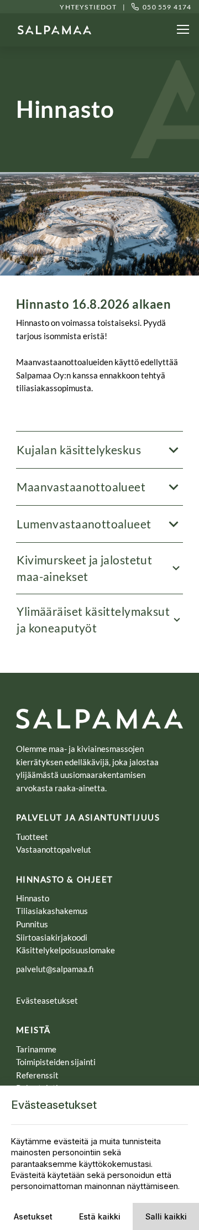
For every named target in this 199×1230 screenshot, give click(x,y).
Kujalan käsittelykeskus (79, 449)
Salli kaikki (166, 1216)
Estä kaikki (100, 1216)
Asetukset (33, 1216)
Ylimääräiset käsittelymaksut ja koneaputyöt (93, 619)
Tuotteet (32, 837)
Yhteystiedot (88, 7)
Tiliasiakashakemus (53, 911)
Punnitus (33, 924)
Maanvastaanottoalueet (81, 487)
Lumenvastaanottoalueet (84, 524)
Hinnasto (33, 898)
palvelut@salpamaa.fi (55, 969)
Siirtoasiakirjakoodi (51, 937)
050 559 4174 (167, 7)
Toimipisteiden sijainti (56, 1062)
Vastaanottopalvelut (53, 849)
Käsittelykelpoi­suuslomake (65, 950)
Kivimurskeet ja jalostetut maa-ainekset (84, 568)
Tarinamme (36, 1049)
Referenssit (38, 1075)
